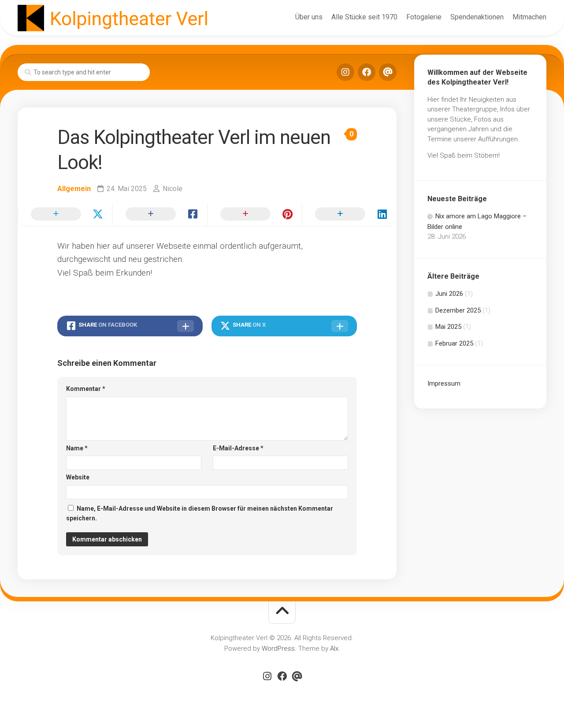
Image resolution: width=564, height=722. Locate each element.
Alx (334, 648)
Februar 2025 (454, 343)
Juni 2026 (449, 294)
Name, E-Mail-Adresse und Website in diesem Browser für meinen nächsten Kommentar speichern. (199, 513)
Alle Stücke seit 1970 (364, 17)
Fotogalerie (424, 17)
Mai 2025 (448, 327)
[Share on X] (65, 214)
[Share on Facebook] (159, 214)
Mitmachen (529, 17)
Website (77, 477)
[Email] (388, 72)
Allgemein (74, 188)
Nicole (172, 188)
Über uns (309, 17)
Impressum (443, 383)
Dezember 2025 (458, 310)
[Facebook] (366, 72)
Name (77, 448)
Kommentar (85, 388)
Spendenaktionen (477, 17)
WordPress (278, 648)
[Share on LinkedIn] (349, 214)
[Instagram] (345, 72)
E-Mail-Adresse (238, 448)
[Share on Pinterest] (254, 214)
